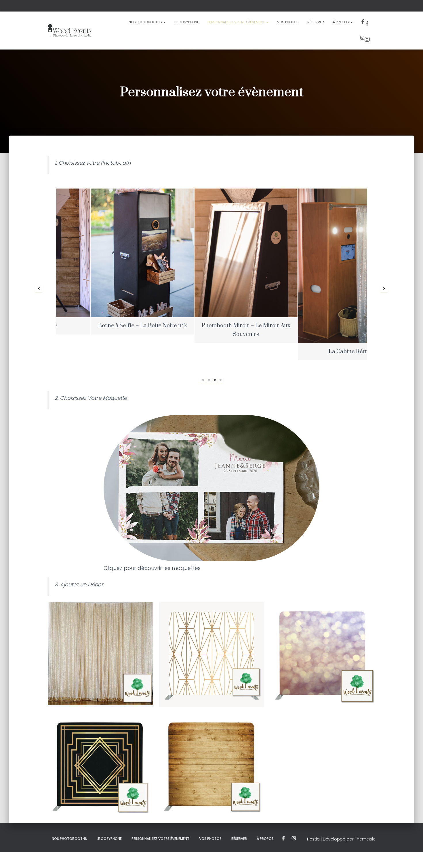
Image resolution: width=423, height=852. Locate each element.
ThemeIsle (365, 839)
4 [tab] (220, 380)
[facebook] (366, 22)
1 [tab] (203, 380)
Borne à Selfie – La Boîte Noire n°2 (108, 325)
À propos (341, 22)
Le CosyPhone (186, 22)
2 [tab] (209, 380)
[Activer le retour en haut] (411, 840)
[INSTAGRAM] (294, 838)
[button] (39, 288)
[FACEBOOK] (283, 838)
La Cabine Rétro (315, 351)
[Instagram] (366, 39)
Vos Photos (288, 22)
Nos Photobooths (146, 22)
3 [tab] (215, 380)
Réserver (315, 22)
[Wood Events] (69, 30)
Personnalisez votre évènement (236, 22)
